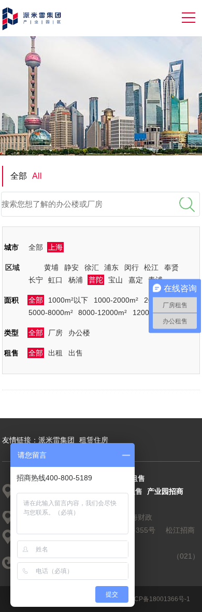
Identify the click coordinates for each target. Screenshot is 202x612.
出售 (75, 353)
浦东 (111, 267)
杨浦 (75, 280)
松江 (151, 267)
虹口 (55, 280)
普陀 (96, 280)
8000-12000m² (102, 312)
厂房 (55, 333)
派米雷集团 (56, 440)
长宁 (35, 280)
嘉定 (135, 280)
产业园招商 (165, 491)
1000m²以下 (68, 300)
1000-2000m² (116, 300)
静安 (71, 267)
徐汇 (91, 267)
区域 (12, 267)
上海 (55, 247)
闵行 (131, 267)
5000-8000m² (50, 312)
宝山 (115, 280)
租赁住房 (93, 440)
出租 (55, 353)
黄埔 (51, 267)
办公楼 (79, 333)
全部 (35, 247)
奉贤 (171, 267)
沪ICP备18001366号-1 (158, 599)
